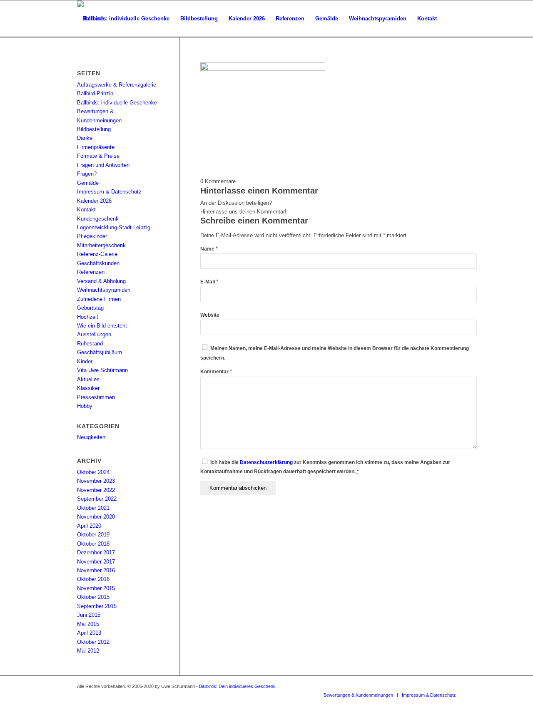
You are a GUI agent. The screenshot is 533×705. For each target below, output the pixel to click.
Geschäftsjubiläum (99, 352)
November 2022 (96, 490)
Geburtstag (90, 308)
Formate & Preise (98, 156)
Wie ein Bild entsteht (102, 326)
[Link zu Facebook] (424, 686)
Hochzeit (87, 317)
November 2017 (96, 562)
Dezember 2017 (96, 552)
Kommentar (216, 372)
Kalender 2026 (94, 201)
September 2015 (97, 606)
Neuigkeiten (91, 437)
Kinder (84, 361)
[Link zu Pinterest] (437, 686)
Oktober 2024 (93, 472)
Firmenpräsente (96, 147)
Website (209, 315)
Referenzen (91, 272)
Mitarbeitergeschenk (101, 245)
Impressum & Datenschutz (109, 192)
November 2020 (96, 517)
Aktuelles (88, 379)
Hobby (84, 406)
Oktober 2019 (93, 534)
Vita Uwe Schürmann (102, 370)
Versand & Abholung (101, 281)
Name (209, 249)
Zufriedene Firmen (99, 299)
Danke (84, 138)
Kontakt (86, 209)
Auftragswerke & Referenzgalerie (116, 85)
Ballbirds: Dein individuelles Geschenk (237, 686)
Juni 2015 (88, 615)
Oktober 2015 (93, 597)
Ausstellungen (94, 334)
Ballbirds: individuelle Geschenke (117, 102)
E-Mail (209, 282)
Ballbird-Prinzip (95, 93)
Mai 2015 (88, 624)
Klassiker (88, 388)
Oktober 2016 (93, 579)
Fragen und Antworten (103, 165)
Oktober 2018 (93, 544)
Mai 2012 (88, 651)
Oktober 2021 (93, 508)
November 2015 (96, 588)
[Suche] (85, 55)
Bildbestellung (94, 129)
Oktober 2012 (93, 642)
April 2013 (89, 633)
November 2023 (96, 481)
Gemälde (88, 183)
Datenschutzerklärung (266, 462)
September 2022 (97, 499)
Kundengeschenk (98, 219)
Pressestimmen (96, 397)
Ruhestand (90, 343)
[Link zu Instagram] (449, 686)
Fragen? (87, 174)
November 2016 (96, 570)
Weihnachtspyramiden (103, 290)
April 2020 (89, 526)
